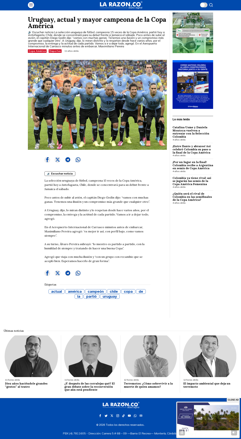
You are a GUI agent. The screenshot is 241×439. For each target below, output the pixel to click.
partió (91, 296)
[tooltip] (47, 160)
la (78, 296)
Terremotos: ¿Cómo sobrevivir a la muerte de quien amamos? (148, 385)
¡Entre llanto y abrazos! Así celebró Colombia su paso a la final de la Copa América (192, 149)
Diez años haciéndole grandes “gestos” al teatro (26, 385)
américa (75, 291)
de (141, 291)
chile (114, 291)
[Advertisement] (193, 264)
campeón (96, 291)
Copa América (37, 51)
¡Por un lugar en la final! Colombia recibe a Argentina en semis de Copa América (193, 165)
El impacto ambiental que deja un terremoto (206, 385)
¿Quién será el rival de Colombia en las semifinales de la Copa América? (192, 197)
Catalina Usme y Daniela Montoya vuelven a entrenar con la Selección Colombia (191, 132)
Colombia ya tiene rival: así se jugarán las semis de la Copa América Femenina (192, 181)
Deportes (55, 51)
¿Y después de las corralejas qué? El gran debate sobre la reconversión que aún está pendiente (89, 386)
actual (56, 291)
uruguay (110, 296)
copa (128, 291)
